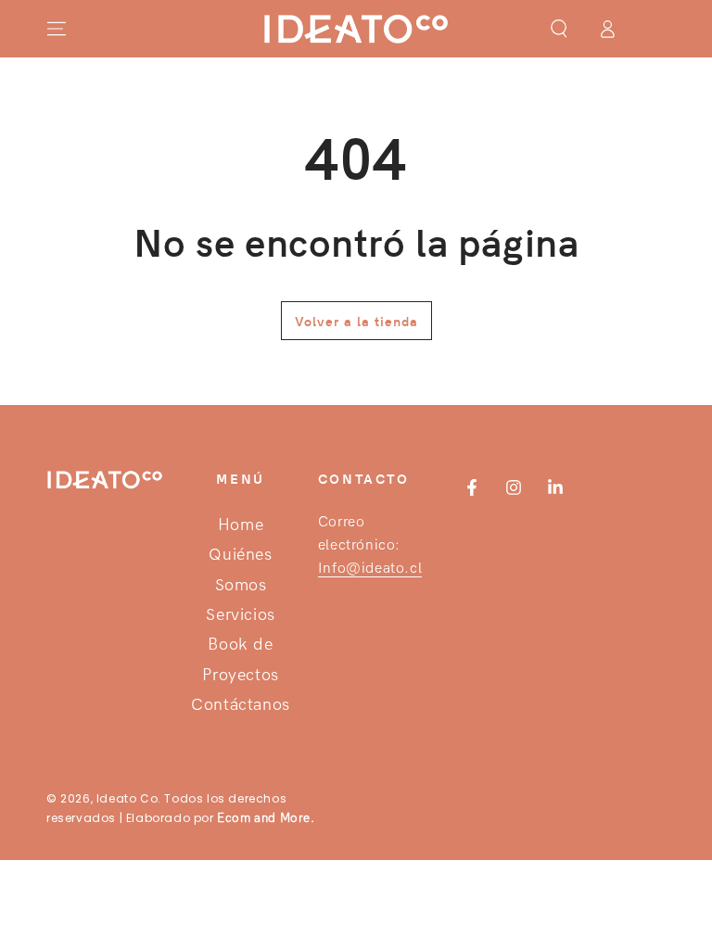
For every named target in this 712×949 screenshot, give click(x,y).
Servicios (240, 615)
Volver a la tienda (356, 320)
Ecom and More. (265, 818)
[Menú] (56, 28)
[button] (559, 28)
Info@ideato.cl (370, 568)
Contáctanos (240, 705)
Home (240, 525)
